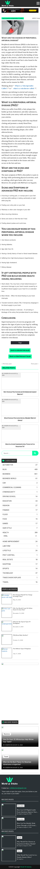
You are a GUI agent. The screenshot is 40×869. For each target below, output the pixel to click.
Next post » (34, 364)
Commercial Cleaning (20, 487)
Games (20, 523)
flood (20, 514)
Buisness (20, 474)
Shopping (20, 564)
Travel (20, 582)
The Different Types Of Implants (22, 648)
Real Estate (20, 560)
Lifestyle (20, 551)
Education (20, 501)
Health (20, 533)
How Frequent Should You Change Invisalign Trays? (22, 595)
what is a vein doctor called (20, 350)
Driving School (20, 496)
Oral (20, 536)
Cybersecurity (20, 492)
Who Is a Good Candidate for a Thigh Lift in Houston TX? (20, 445)
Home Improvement (20, 541)
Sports (20, 568)
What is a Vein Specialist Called (20, 356)
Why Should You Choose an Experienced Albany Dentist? (20, 393)
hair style (20, 528)
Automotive (20, 465)
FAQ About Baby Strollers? (20, 635)
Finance (20, 510)
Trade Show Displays (20, 578)
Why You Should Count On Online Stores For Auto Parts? (22, 609)
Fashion (20, 505)
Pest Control (20, 555)
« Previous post (6, 364)
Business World (20, 478)
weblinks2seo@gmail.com (17, 788)
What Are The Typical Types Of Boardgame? (21, 622)
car (20, 483)
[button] (38, 3)
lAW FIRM (20, 546)
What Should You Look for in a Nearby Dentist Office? (20, 419)
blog (20, 469)
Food (20, 519)
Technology (20, 573)
